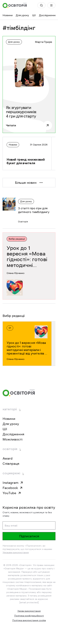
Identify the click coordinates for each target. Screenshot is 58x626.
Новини (8, 15)
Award (7, 458)
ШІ (34, 15)
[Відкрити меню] (51, 5)
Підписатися (29, 536)
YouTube (9, 493)
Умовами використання (16, 552)
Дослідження (47, 15)
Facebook (10, 487)
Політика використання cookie (29, 620)
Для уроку (22, 15)
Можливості (12, 439)
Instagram (10, 482)
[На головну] (15, 5)
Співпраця (11, 463)
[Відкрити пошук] (41, 5)
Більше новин (25, 182)
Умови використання (29, 611)
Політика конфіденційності (29, 616)
